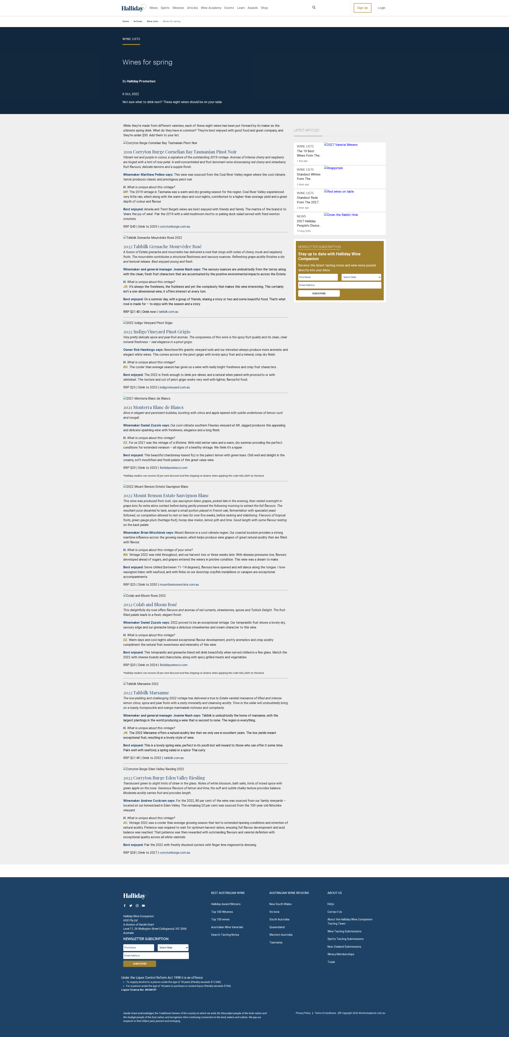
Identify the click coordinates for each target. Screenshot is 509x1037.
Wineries (178, 8)
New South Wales (280, 904)
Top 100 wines (220, 919)
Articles (192, 8)
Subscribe (319, 293)
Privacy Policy (303, 1013)
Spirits (165, 8)
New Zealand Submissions (344, 946)
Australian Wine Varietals (227, 927)
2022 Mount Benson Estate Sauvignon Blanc (166, 495)
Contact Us (334, 911)
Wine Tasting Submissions (344, 931)
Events (229, 8)
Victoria (274, 911)
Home (125, 21)
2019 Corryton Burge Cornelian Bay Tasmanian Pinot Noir (180, 152)
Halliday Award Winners (226, 904)
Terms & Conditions (325, 1013)
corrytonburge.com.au (175, 226)
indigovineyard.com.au (175, 387)
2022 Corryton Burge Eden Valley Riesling (164, 778)
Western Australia (280, 934)
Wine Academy (211, 8)
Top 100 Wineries (222, 911)
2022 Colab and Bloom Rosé (150, 604)
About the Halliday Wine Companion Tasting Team (349, 921)
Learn (241, 8)
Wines (154, 8)
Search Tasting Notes (225, 934)
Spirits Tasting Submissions (345, 938)
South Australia (279, 919)
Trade (331, 962)
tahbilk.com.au (168, 312)
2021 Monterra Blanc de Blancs (153, 407)
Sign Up (362, 8)
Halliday (134, 8)
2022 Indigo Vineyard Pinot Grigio (156, 332)
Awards (253, 8)
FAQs (330, 904)
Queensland (277, 927)
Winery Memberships (340, 954)
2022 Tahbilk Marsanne (146, 693)
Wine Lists (152, 21)
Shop (264, 8)
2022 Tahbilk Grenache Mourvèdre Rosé (162, 246)
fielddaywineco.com (173, 468)
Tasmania (275, 942)
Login (381, 8)
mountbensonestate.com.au (179, 584)
